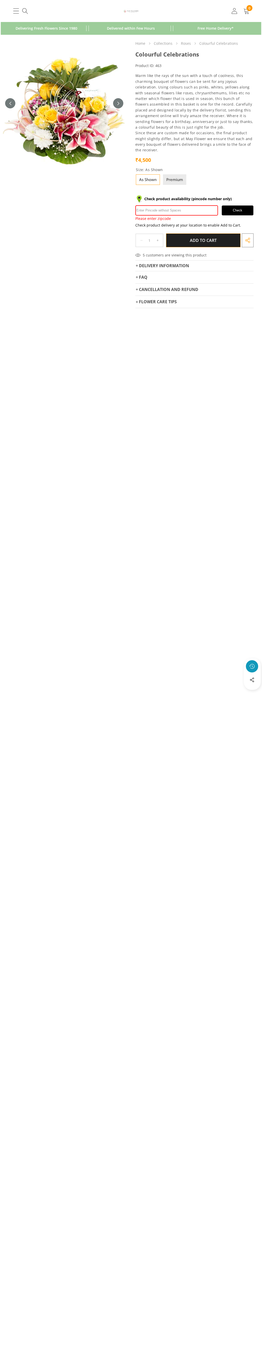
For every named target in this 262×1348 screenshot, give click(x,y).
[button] (252, 694)
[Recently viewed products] (252, 666)
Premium (174, 179)
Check (237, 210)
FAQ (143, 277)
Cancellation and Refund (168, 289)
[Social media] (252, 680)
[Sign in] (234, 11)
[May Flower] (131, 11)
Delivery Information (164, 265)
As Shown (148, 179)
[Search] (25, 11)
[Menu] (16, 11)
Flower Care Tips (158, 302)
